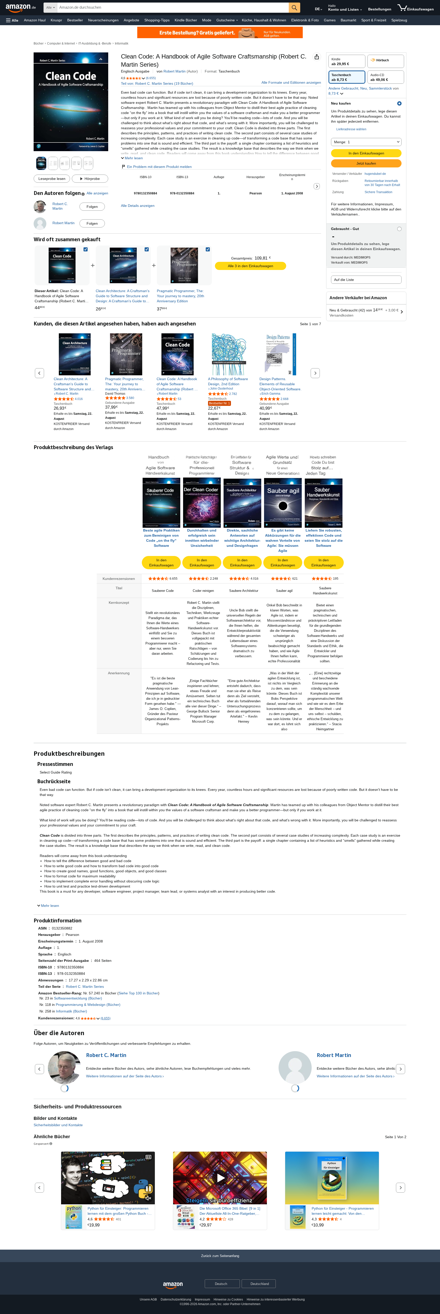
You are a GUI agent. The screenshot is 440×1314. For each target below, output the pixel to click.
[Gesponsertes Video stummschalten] (148, 1198)
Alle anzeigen (97, 193)
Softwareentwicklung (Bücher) (78, 998)
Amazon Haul (35, 20)
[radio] (347, 61)
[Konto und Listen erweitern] (361, 9)
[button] (12, 20)
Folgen (92, 207)
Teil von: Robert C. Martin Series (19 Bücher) (157, 83)
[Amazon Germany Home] (173, 1286)
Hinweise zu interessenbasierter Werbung (276, 1299)
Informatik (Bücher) (71, 1011)
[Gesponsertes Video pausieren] (148, 1189)
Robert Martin (174, 71)
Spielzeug (399, 20)
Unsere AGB (148, 1299)
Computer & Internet (61, 43)
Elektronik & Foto (305, 20)
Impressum (202, 1299)
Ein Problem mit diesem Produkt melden (159, 167)
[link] (123, 265)
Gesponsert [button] (41, 1143)
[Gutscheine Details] (237, 20)
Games (330, 20)
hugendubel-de (375, 174)
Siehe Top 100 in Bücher (138, 993)
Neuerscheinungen (103, 20)
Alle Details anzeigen (138, 206)
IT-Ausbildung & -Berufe (94, 43)
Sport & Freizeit (373, 20)
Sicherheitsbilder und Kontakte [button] (58, 1125)
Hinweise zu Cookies (228, 1299)
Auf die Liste (344, 280)
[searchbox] (173, 7)
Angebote (131, 20)
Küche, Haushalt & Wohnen (264, 20)
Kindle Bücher (186, 20)
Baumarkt (348, 20)
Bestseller (75, 20)
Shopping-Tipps (157, 20)
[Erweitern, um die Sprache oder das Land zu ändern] (321, 9)
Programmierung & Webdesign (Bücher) (88, 1005)
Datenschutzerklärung (176, 1299)
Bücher (39, 43)
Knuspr (56, 20)
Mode (206, 20)
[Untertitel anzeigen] (148, 1157)
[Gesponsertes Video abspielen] (220, 1178)
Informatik (121, 43)
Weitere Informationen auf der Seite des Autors (124, 1076)
